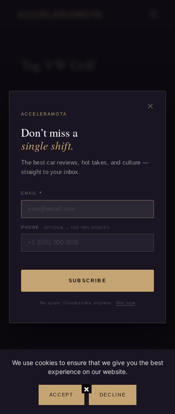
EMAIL (31, 193)
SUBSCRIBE (87, 280)
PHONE (65, 227)
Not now (125, 302)
